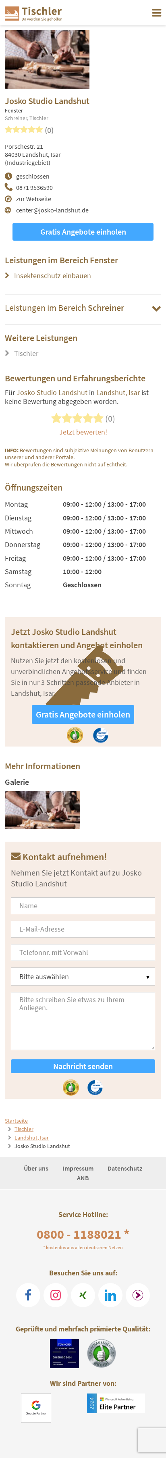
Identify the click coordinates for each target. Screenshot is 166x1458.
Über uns (37, 1168)
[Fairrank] (138, 1295)
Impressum (78, 1168)
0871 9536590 (34, 187)
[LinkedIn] (110, 1295)
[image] (43, 810)
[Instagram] (56, 1295)
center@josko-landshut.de (52, 210)
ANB (83, 1178)
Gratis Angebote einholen (83, 232)
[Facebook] (28, 1295)
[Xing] (83, 1295)
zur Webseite (33, 199)
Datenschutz (125, 1168)
